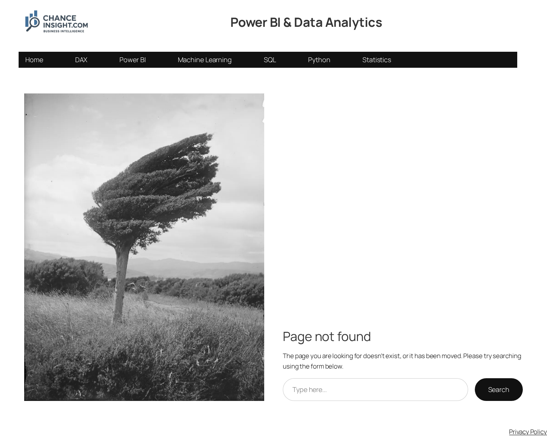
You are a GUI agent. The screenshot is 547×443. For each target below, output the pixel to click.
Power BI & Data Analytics (306, 22)
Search (498, 389)
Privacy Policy (528, 431)
